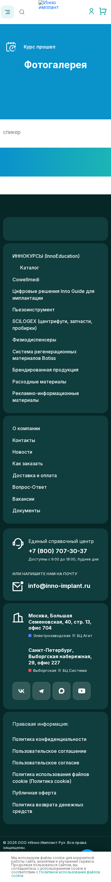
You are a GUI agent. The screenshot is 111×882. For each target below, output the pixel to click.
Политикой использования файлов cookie (55, 874)
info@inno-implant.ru (59, 585)
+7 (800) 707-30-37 (57, 551)
